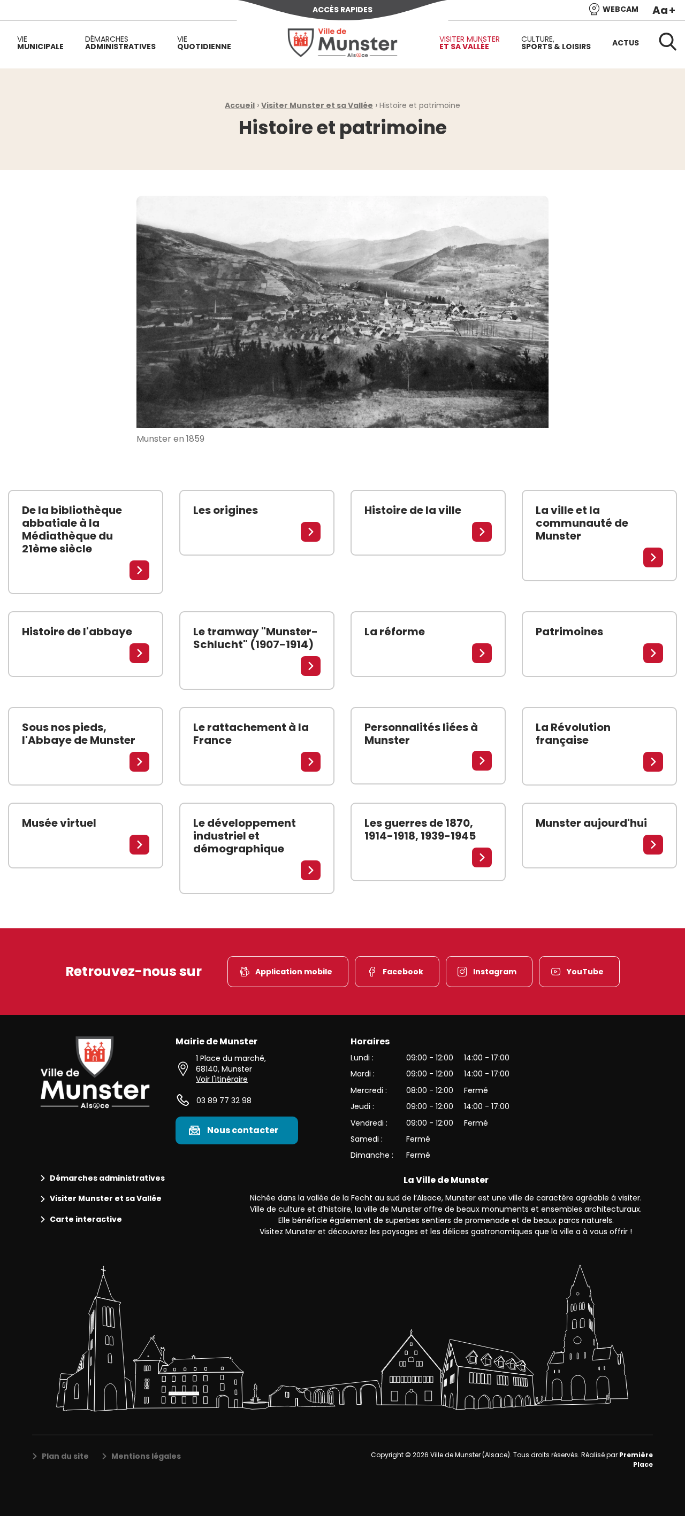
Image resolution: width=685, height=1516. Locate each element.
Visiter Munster (469, 43)
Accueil (240, 105)
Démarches (120, 43)
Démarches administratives (107, 1178)
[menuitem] (40, 42)
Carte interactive (86, 1219)
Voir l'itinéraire (222, 1079)
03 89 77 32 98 (224, 1100)
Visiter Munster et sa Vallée (317, 105)
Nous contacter (242, 1130)
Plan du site (65, 1456)
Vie (40, 43)
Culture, (556, 43)
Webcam (620, 9)
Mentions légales (146, 1456)
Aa (663, 10)
